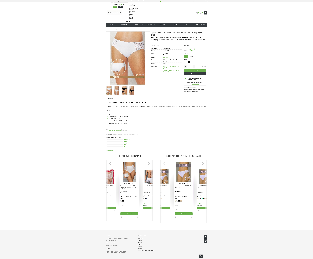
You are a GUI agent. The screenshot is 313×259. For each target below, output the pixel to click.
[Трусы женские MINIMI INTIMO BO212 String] (183, 172)
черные (113, 129)
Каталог (169, 66)
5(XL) (186, 56)
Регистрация (198, 1)
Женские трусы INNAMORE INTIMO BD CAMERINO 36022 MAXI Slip (108, 188)
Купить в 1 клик (195, 74)
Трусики (165, 67)
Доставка (120, 1)
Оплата (127, 1)
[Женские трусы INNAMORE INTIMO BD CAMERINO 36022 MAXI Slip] (109, 176)
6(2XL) (191, 56)
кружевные (118, 129)
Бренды (172, 70)
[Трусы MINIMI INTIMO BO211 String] (163, 176)
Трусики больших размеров (170, 69)
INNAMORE (166, 57)
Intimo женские (166, 71)
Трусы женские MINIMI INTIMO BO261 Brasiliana (203, 188)
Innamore (177, 70)
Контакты (133, 1)
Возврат (152, 1)
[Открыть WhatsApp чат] (161, 1)
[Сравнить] (202, 66)
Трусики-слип (166, 70)
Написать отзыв (110, 150)
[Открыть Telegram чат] (157, 1)
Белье (164, 66)
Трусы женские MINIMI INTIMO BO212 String (183, 186)
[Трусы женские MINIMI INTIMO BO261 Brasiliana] (204, 176)
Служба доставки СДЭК (190, 87)
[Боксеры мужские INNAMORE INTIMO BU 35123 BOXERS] (150, 176)
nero (110, 129)
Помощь (145, 1)
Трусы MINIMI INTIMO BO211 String (162, 188)
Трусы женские (175, 66)
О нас (139, 1)
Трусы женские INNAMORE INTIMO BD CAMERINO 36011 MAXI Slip (128, 187)
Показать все (124, 129)
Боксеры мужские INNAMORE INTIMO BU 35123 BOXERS (149, 188)
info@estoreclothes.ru (112, 245)
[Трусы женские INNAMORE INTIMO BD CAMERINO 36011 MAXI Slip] (129, 172)
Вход (206, 1)
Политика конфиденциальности (146, 250)
